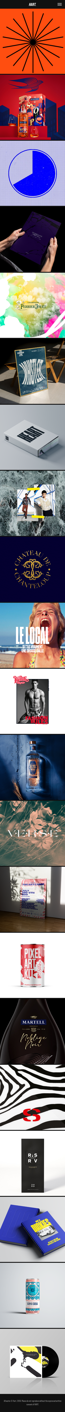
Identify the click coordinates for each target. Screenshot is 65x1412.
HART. (32, 4)
